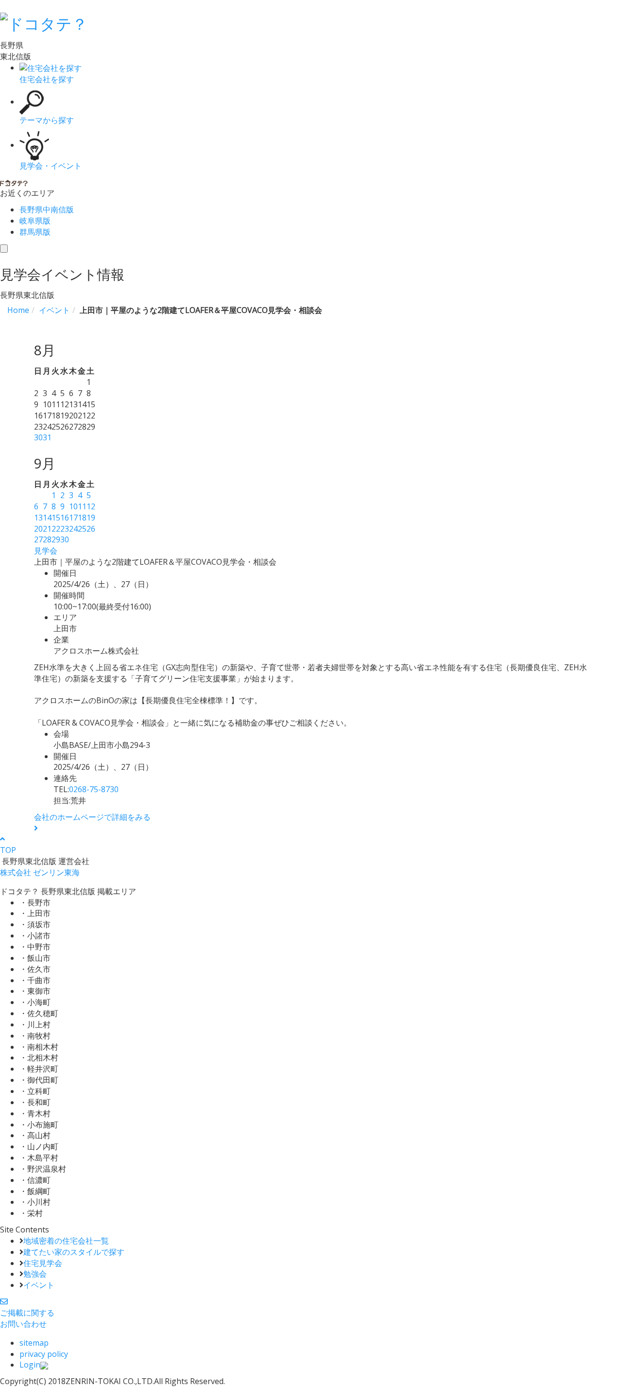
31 (47, 437)
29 (56, 539)
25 (82, 528)
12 (90, 506)
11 (82, 506)
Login (29, 1364)
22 (56, 528)
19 (90, 517)
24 (73, 528)
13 (38, 517)
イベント (38, 1285)
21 (47, 528)
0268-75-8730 (94, 789)
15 (56, 517)
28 (47, 539)
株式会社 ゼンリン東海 (40, 872)
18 (82, 517)
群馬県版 (35, 231)
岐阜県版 (35, 220)
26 (90, 528)
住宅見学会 (42, 1263)
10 (73, 506)
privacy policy (43, 1354)
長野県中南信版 (46, 209)
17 (73, 517)
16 (64, 517)
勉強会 (35, 1273)
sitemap (34, 1342)
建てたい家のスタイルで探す (73, 1252)
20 (38, 528)
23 (64, 528)
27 (38, 539)
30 (38, 437)
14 (47, 517)
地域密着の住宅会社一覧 (66, 1240)
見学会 (45, 550)
